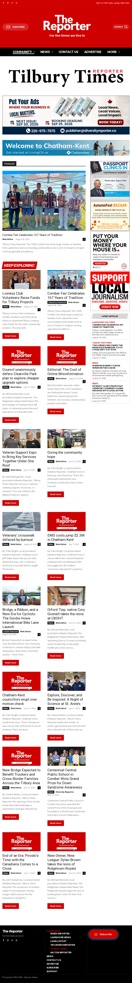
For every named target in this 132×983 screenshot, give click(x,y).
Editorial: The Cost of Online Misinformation (65, 372)
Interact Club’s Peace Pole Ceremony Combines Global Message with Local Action (107, 388)
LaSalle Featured (10, 631)
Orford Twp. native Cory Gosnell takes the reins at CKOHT (66, 614)
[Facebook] (3, 3)
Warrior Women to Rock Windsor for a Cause (106, 366)
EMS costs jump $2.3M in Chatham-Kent (66, 537)
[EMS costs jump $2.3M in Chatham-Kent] (66, 521)
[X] (16, 3)
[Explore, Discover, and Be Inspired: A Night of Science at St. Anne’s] (66, 681)
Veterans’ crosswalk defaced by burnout (18, 537)
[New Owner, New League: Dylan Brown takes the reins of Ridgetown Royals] (66, 841)
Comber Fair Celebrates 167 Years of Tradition (32, 235)
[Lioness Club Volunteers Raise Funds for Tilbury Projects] (21, 279)
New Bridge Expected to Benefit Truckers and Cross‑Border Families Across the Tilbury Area (21, 776)
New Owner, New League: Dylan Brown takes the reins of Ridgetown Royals (63, 862)
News (5, 306)
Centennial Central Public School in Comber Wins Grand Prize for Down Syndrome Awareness (64, 778)
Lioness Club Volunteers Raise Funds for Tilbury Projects (21, 297)
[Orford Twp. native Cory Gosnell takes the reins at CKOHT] (66, 595)
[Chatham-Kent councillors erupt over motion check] (21, 681)
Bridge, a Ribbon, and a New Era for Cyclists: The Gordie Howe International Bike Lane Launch (20, 618)
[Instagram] (7, 3)
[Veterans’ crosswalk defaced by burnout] (21, 521)
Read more (10, 336)
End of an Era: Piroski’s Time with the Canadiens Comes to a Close (20, 862)
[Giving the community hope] (66, 438)
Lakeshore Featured (12, 229)
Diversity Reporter (65, 792)
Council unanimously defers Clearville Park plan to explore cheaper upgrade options (20, 376)
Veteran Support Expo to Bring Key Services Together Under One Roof (19, 458)
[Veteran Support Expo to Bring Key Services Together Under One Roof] (21, 438)
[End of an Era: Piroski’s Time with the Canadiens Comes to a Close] (21, 841)
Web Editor (7, 239)
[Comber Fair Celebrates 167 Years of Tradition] (44, 201)
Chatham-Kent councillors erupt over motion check (19, 699)
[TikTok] (12, 3)
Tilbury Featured (102, 343)
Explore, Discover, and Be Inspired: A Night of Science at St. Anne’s (65, 699)
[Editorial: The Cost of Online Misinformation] (66, 355)
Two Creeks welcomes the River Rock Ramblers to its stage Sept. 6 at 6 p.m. (107, 347)
